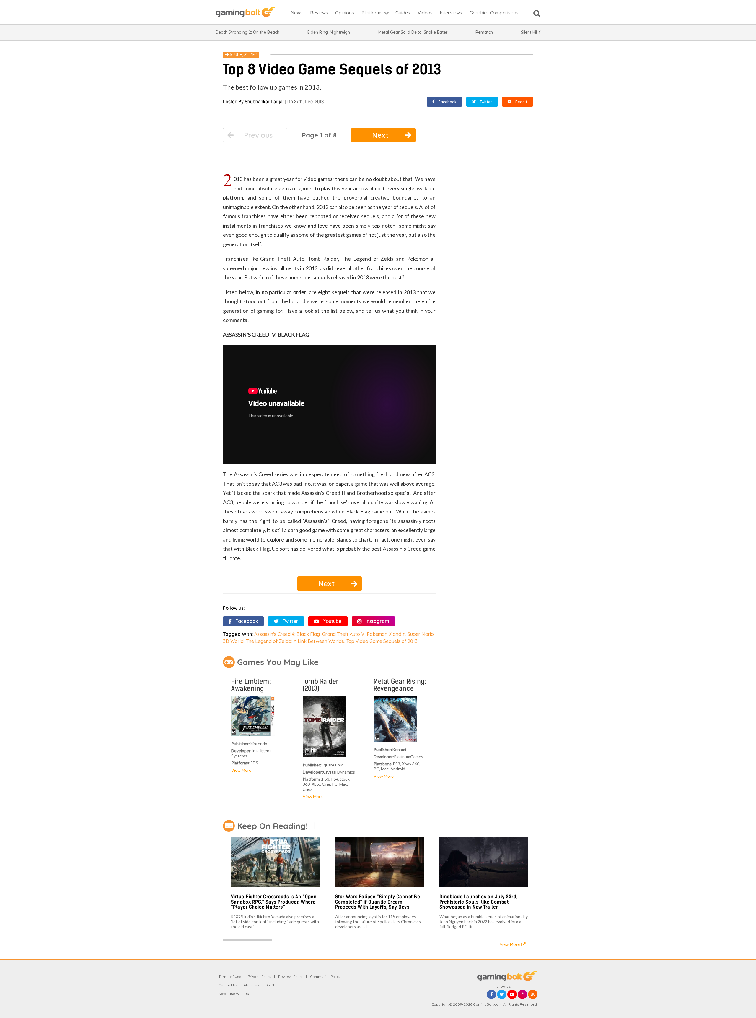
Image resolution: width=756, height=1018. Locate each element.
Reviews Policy (291, 976)
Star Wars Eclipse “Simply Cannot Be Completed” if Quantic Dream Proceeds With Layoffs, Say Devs (377, 902)
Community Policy (325, 976)
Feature (233, 54)
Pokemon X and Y (386, 634)
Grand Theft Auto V (343, 634)
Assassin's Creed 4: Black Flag (287, 634)
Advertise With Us (234, 993)
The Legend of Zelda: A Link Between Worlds (295, 641)
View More (241, 770)
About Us (251, 985)
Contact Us (228, 985)
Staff (269, 985)
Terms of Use (230, 976)
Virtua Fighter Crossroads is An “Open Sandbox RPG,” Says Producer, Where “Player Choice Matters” (274, 902)
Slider (251, 54)
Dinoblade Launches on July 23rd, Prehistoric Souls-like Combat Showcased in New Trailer (478, 902)
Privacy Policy (260, 976)
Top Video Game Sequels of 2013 (382, 641)
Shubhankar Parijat (264, 102)
